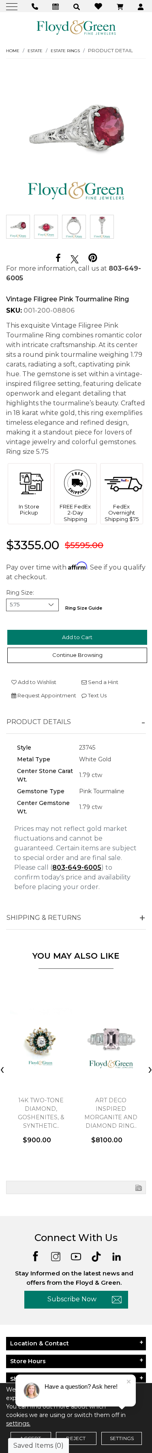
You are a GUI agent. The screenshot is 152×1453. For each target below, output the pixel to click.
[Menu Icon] (12, 6)
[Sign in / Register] (141, 6)
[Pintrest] (92, 258)
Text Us (97, 695)
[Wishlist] (99, 6)
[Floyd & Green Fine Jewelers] (76, 27)
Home (12, 50)
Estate (35, 50)
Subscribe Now (71, 1299)
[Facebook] (58, 258)
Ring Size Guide (83, 608)
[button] (77, 6)
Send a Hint (102, 682)
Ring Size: (20, 592)
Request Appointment (46, 695)
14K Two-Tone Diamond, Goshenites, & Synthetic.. (41, 1113)
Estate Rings (65, 50)
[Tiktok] (96, 1255)
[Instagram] (56, 1255)
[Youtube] (76, 1255)
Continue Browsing (77, 655)
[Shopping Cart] (121, 6)
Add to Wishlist (36, 682)
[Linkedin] (116, 1255)
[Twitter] (75, 258)
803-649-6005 (76, 867)
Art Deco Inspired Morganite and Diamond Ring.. (110, 1113)
